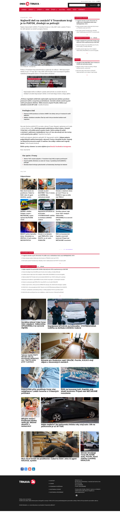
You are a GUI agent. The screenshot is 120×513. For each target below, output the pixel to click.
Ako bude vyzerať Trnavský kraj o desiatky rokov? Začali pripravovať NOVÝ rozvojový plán (87, 31)
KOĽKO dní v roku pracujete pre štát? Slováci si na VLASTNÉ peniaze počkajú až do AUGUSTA (44, 287)
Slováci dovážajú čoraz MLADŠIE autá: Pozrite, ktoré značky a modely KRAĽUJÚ (87, 45)
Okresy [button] (31, 9)
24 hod (95, 37)
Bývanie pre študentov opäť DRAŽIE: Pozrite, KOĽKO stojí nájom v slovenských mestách (43, 279)
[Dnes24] (34, 3)
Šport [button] (53, 9)
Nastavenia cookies (55, 489)
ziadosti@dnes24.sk (79, 492)
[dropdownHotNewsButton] (87, 75)
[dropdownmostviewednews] (87, 35)
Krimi (47, 9)
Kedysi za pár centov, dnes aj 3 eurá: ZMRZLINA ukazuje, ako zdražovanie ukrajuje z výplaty (44, 284)
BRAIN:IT (53, 505)
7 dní (91, 37)
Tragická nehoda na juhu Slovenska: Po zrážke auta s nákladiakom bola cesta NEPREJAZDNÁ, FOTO (86, 22)
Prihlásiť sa (93, 5)
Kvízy (74, 9)
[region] (40, 4)
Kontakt (52, 480)
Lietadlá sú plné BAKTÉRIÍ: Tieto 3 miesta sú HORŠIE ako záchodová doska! (88, 63)
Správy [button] (40, 9)
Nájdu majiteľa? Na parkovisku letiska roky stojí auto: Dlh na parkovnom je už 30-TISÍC (87, 41)
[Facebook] (22, 469)
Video (69, 9)
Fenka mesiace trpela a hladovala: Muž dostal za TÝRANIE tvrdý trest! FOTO (87, 27)
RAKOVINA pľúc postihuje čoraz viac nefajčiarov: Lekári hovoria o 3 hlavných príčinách (43, 292)
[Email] (30, 469)
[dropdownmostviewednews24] (87, 53)
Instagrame (67, 146)
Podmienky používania (56, 486)
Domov (24, 9)
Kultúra (62, 9)
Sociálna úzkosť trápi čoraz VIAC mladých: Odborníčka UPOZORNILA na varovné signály (87, 49)
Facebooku (58, 146)
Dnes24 (52, 146)
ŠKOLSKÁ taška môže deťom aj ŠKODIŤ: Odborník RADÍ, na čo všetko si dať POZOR (86, 71)
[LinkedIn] (33, 469)
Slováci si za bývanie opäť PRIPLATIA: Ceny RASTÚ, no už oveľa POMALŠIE (40, 282)
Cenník (52, 483)
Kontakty (81, 9)
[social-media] (76, 495)
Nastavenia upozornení (56, 492)
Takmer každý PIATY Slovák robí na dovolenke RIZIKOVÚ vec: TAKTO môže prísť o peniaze (43, 277)
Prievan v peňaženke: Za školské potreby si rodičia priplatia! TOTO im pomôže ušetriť (42, 289)
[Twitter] (26, 469)
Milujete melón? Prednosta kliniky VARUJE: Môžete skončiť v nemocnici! (86, 67)
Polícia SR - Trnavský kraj (29, 66)
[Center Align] (87, 5)
